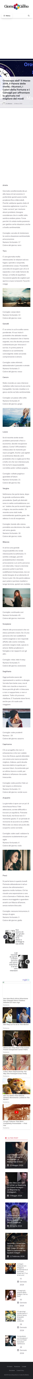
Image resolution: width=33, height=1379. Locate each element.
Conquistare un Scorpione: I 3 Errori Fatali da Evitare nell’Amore (22, 1340)
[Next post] (27, 961)
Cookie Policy (20, 1370)
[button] (28, 15)
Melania (10, 103)
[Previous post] (5, 936)
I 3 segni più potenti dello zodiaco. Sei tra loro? (22, 1293)
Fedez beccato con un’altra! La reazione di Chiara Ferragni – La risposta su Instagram (16, 1187)
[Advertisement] (16, 38)
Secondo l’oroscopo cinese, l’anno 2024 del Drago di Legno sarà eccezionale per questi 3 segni (16, 1248)
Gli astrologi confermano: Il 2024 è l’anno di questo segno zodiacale (22, 1316)
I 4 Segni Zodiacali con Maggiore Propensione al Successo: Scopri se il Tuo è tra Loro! (22, 1269)
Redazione (17, 1366)
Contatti (24, 1366)
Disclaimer (12, 1370)
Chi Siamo (9, 1366)
